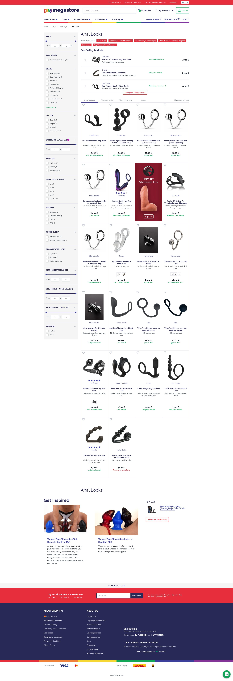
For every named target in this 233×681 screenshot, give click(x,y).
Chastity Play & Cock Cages (145, 41)
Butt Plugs (102, 41)
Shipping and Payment (132, 2)
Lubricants (86, 45)
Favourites (145, 10)
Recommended (89, 100)
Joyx (89, 641)
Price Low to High (107, 100)
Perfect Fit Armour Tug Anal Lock (116, 59)
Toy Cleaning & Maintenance (105, 45)
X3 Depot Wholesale (95, 653)
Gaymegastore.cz (94, 633)
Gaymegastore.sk (94, 637)
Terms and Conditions (52, 641)
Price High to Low (125, 100)
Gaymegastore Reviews (96, 620)
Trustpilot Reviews (94, 625)
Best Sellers (49, 20)
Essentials (100, 20)
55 (179, 274)
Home (46, 27)
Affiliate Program (93, 629)
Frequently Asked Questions (155, 2)
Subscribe (136, 596)
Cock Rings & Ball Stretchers (120, 41)
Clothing (116, 20)
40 (172, 274)
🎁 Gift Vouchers (50, 616)
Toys (64, 20)
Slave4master (92, 649)
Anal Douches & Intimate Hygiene (172, 41)
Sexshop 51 (91, 645)
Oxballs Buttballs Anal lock (114, 73)
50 (175, 274)
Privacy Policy (49, 645)
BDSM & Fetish (81, 20)
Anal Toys (63, 27)
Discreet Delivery (114, 2)
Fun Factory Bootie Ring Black (115, 86)
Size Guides (48, 633)
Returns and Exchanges (53, 637)
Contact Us (173, 2)
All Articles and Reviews (157, 519)
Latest (143, 100)
